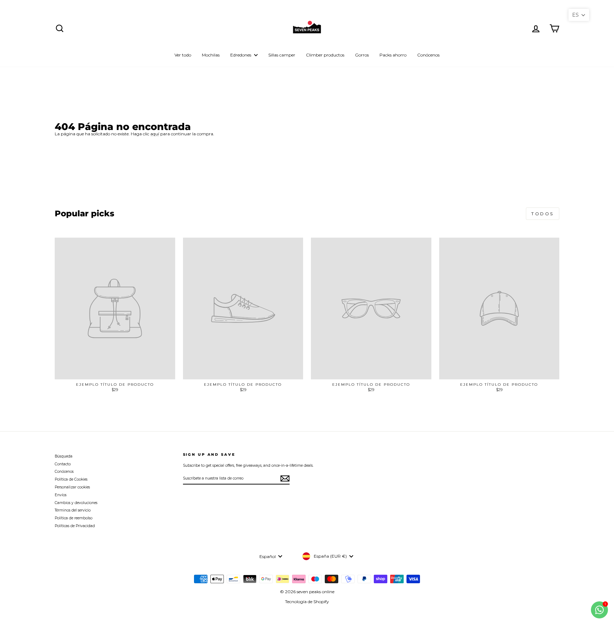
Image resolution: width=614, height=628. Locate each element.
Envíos (60, 495)
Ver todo (182, 55)
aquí (154, 133)
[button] (579, 15)
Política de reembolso (73, 518)
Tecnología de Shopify (307, 601)
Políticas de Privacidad (75, 526)
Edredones (241, 55)
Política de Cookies (71, 479)
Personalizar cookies (72, 487)
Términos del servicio (73, 510)
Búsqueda (63, 456)
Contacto (63, 464)
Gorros (362, 55)
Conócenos (428, 55)
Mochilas (211, 55)
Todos (542, 213)
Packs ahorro (392, 55)
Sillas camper (281, 55)
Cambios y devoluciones (76, 502)
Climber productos (325, 55)
